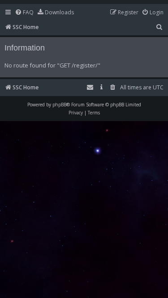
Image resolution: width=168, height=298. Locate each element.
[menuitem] (24, 13)
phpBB (59, 104)
